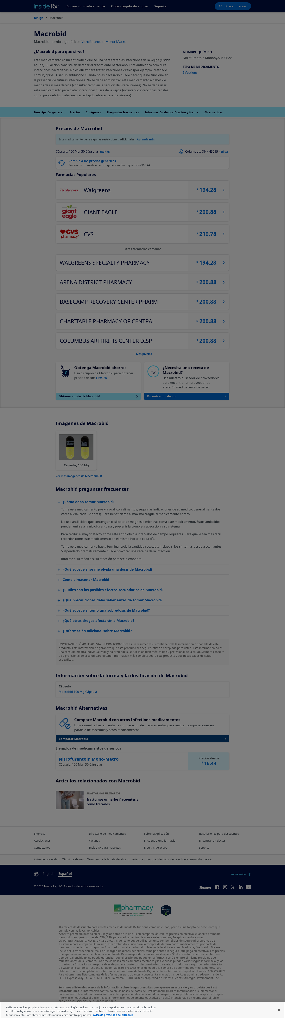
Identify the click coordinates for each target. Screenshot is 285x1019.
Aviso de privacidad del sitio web (113, 1015)
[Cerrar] (279, 1010)
